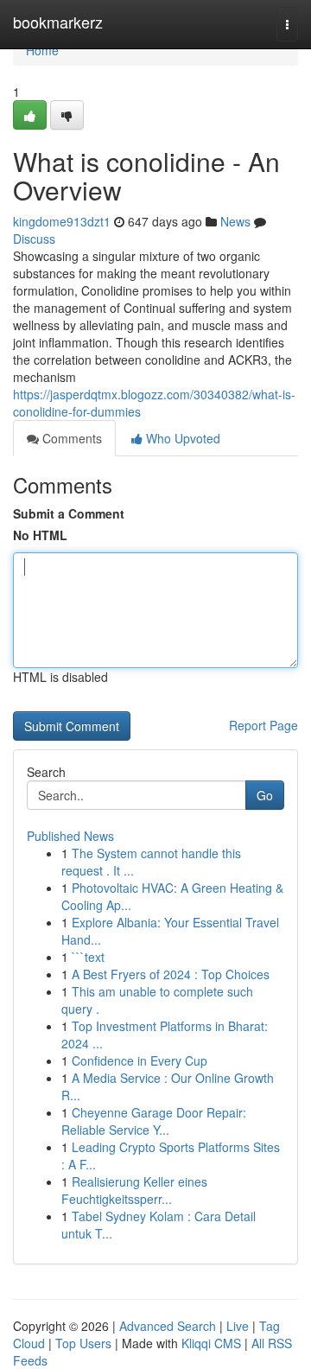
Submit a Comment (68, 513)
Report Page (263, 725)
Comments (70, 438)
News (235, 221)
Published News (70, 835)
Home (42, 50)
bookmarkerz (58, 21)
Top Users (83, 1343)
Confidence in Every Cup (139, 1060)
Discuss (34, 238)
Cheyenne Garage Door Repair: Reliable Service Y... (153, 1121)
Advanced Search (167, 1325)
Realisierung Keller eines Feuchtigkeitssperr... (134, 1190)
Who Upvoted (181, 438)
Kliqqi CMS (211, 1343)
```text (88, 956)
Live (237, 1325)
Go (265, 795)
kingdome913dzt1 (62, 221)
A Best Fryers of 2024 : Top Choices (171, 974)
